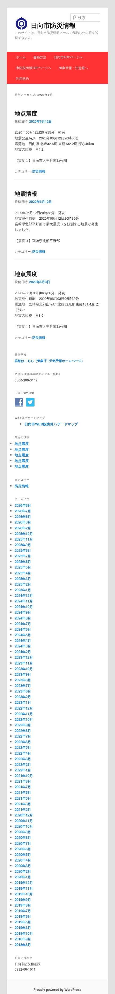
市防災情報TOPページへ (33, 67)
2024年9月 (23, 612)
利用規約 (22, 78)
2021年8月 (23, 781)
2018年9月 (23, 938)
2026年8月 (23, 505)
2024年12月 (24, 595)
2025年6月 (23, 561)
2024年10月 (24, 606)
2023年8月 (23, 679)
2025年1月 (23, 589)
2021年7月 (23, 786)
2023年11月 (24, 663)
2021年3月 (23, 803)
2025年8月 (23, 550)
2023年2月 (23, 696)
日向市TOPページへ (68, 57)
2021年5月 (23, 798)
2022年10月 (24, 719)
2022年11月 (24, 713)
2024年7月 (23, 623)
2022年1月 (23, 769)
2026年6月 (23, 516)
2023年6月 (23, 691)
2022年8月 (23, 730)
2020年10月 (24, 826)
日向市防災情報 (53, 25)
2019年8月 (23, 905)
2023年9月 (23, 674)
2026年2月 (23, 527)
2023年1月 (23, 702)
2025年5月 (23, 567)
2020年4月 (23, 860)
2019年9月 (23, 899)
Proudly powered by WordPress (57, 989)
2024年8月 (23, 618)
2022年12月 (24, 708)
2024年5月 (23, 634)
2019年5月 (23, 921)
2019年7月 (23, 910)
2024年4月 (23, 640)
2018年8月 (23, 944)
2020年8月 (23, 837)
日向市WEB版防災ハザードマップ (51, 423)
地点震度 (26, 113)
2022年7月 (23, 736)
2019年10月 (24, 893)
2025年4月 (23, 573)
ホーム (21, 57)
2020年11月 (24, 820)
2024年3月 (23, 646)
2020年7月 (23, 843)
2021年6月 (23, 792)
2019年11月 (24, 888)
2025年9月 (23, 544)
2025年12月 (24, 533)
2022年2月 (23, 764)
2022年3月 (23, 758)
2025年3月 (23, 578)
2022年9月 (23, 724)
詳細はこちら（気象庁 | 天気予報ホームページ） (50, 360)
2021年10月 (24, 775)
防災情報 (38, 171)
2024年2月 (23, 651)
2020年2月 (23, 871)
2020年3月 (23, 865)
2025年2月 (23, 584)
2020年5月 (23, 854)
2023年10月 (24, 668)
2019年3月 (23, 927)
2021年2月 (23, 809)
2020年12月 (24, 815)
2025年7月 (23, 555)
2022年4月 (23, 753)
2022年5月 (23, 747)
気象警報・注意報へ (73, 67)
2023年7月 (23, 685)
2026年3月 (23, 522)
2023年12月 (24, 657)
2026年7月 (23, 510)
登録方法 (39, 57)
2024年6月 (23, 629)
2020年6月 (23, 848)
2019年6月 (23, 916)
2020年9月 (23, 831)
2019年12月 (24, 882)
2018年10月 (24, 933)
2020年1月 (23, 876)
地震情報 (26, 193)
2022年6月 (23, 741)
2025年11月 (24, 539)
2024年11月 (24, 600)
